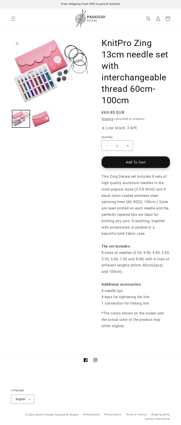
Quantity (107, 137)
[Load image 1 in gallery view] (21, 119)
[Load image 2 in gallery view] (41, 119)
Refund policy (91, 414)
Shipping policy (160, 414)
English (20, 399)
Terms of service (136, 414)
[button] (13, 19)
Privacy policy (112, 414)
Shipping (107, 118)
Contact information (157, 419)
